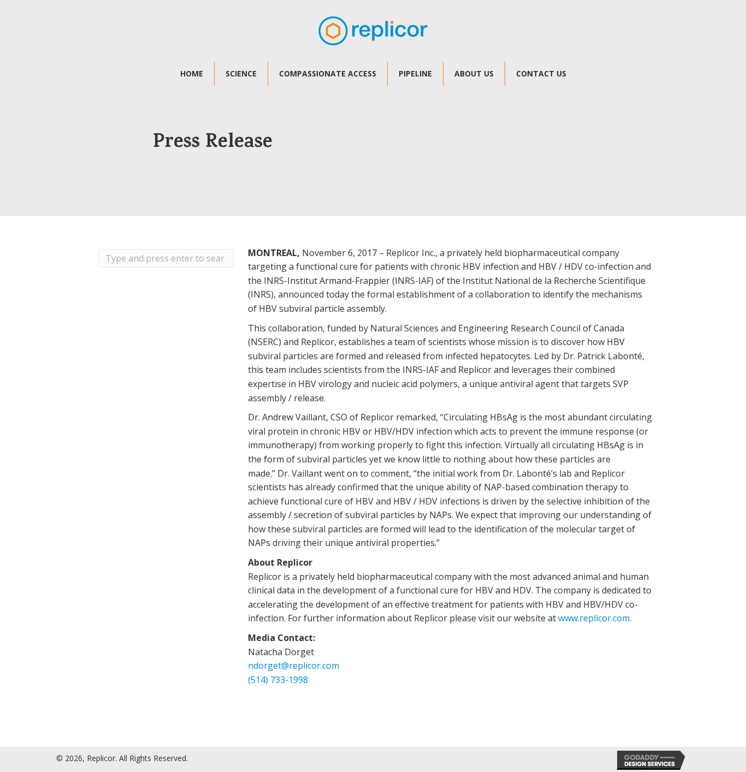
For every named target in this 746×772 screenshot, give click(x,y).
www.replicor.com (594, 618)
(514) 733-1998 (278, 680)
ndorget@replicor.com (293, 666)
